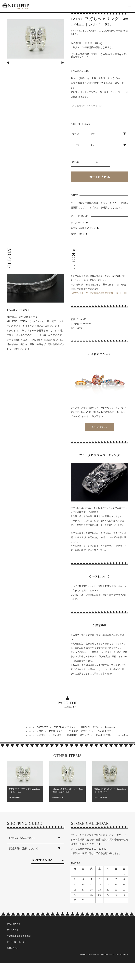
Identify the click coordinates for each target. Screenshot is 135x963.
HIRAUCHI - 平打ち (90, 727)
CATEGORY (42, 727)
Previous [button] (8, 62)
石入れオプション (100, 427)
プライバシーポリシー (17, 942)
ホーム (28, 727)
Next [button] (62, 62)
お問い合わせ (77, 234)
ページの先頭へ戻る (68, 704)
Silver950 (57, 735)
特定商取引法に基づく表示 (18, 936)
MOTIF (40, 731)
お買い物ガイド (14, 924)
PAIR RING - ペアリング (64, 727)
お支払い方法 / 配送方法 (83, 228)
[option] (35, 39)
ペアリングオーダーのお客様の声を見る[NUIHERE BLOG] (99, 293)
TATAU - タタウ (55, 731)
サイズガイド (77, 222)
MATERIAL (42, 735)
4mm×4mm (110, 727)
